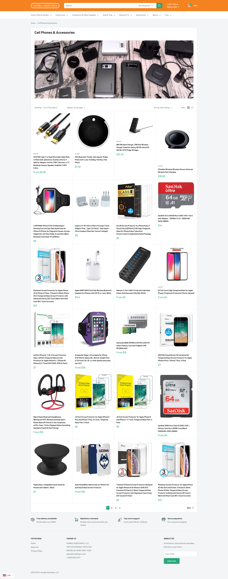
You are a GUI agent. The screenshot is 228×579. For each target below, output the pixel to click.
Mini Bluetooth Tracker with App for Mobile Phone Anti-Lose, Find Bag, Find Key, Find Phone (91, 160)
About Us (34, 547)
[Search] (159, 5)
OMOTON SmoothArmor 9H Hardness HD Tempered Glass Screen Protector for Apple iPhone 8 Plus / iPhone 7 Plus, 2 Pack (175, 358)
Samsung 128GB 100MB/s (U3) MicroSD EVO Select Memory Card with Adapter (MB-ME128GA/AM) (133, 345)
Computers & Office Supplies (84, 15)
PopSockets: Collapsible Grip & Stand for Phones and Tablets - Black (49, 486)
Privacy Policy (36, 551)
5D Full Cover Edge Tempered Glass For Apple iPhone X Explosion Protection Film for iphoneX (176, 291)
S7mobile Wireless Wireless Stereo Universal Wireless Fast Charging (175, 170)
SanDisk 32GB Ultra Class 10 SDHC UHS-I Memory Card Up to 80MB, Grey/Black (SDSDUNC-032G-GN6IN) (173, 428)
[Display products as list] (192, 107)
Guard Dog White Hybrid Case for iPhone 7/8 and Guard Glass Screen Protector (92, 486)
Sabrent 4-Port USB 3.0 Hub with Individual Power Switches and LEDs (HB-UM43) (133, 291)
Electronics (60, 15)
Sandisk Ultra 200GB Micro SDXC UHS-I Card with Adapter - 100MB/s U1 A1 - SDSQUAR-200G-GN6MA (175, 218)
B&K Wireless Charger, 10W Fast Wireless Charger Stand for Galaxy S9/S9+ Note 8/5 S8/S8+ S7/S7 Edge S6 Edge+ (132, 147)
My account (172, 7)
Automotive (141, 15)
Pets (167, 15)
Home (33, 23)
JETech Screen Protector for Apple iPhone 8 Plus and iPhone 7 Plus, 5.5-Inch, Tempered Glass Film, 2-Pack (92, 420)
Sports (155, 15)
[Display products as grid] (188, 107)
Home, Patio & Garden (40, 15)
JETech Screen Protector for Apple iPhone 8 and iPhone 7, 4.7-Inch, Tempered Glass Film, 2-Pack (134, 420)
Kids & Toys (107, 15)
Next (189, 508)
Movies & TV (124, 15)
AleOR (35, 154)
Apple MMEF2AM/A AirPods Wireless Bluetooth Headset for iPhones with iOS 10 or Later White (93, 291)
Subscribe (171, 561)
